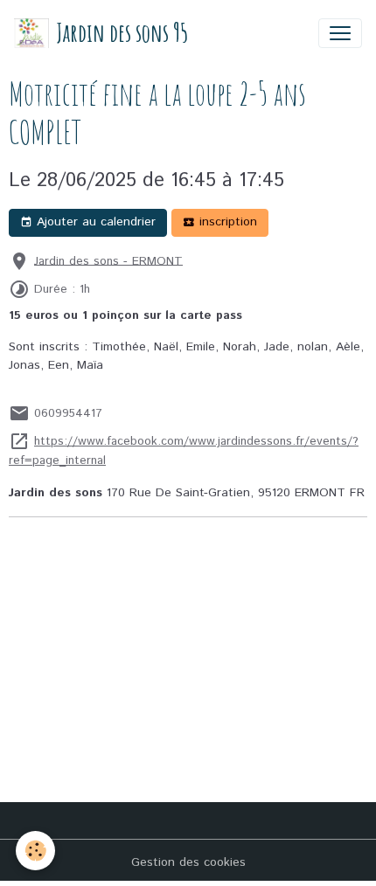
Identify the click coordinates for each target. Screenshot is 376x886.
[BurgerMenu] (340, 33)
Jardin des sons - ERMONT (108, 260)
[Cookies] (35, 850)
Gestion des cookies (188, 862)
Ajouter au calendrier (94, 222)
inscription (226, 222)
